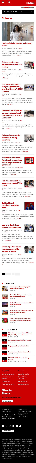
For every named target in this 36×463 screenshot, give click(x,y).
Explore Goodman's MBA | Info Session (19, 340)
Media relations (22, 381)
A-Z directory (7, 430)
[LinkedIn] (13, 426)
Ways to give (7, 401)
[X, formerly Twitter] (6, 426)
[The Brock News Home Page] (27, 6)
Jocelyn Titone (5, 231)
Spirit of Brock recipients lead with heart (10, 205)
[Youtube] (16, 426)
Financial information (8, 384)
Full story (19, 55)
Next (17, 274)
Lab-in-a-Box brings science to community (11, 226)
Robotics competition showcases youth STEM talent (12, 183)
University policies (7, 417)
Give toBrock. (7, 391)
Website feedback (23, 384)
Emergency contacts (8, 374)
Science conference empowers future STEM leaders (12, 64)
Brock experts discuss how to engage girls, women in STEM (11, 249)
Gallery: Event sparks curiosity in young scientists (11, 137)
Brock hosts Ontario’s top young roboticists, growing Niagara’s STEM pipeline (12, 88)
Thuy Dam (20, 48)
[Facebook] (3, 426)
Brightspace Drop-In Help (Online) (18, 346)
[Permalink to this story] (18, 40)
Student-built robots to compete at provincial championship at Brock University (12, 114)
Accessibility (11, 418)
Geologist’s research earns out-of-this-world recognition (21, 303)
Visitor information (23, 374)
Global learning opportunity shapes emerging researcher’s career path (20, 319)
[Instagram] (10, 426)
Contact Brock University (22, 378)
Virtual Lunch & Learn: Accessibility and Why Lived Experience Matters (20, 334)
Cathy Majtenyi (20, 167)
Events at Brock (10, 329)
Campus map (6, 381)
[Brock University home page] (30, 3)
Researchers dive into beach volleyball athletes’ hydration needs (21, 311)
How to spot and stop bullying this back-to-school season (20, 287)
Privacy (4, 418)
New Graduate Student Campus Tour (19, 352)
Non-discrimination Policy (9, 415)
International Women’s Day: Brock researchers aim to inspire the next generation (12, 161)
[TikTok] (20, 426)
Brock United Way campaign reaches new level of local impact (21, 295)
